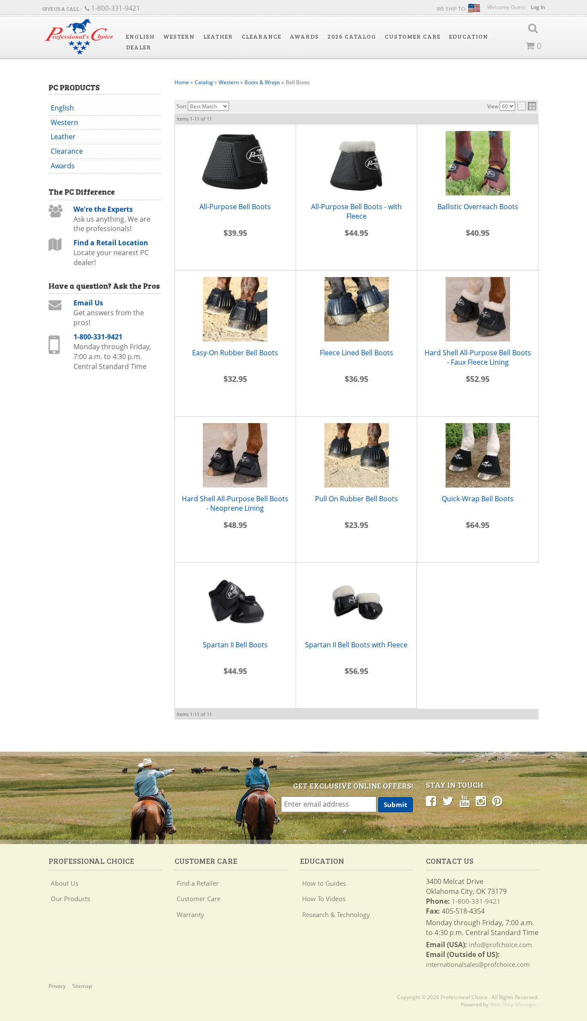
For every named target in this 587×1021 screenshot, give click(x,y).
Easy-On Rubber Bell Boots (235, 352)
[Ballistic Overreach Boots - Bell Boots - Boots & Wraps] (477, 163)
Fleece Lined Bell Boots (356, 352)
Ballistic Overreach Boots (477, 206)
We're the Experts (103, 209)
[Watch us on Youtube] (464, 800)
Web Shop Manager (513, 1004)
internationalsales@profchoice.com (478, 964)
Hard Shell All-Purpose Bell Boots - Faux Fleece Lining (478, 357)
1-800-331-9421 (97, 336)
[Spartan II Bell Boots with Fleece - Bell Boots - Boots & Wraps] (356, 601)
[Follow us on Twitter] (447, 800)
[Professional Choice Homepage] (78, 36)
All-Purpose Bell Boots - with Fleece (356, 211)
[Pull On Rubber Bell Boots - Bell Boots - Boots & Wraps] (356, 455)
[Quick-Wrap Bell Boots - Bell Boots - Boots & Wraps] (477, 455)
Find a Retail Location (110, 242)
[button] (140, 36)
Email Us (88, 303)
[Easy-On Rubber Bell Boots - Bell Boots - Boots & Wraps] (235, 309)
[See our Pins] (497, 800)
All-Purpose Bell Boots (235, 206)
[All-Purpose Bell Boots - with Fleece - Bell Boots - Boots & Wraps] (356, 163)
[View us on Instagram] (481, 800)
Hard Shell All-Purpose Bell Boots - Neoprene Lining (235, 503)
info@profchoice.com (500, 944)
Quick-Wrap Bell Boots (478, 498)
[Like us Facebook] (431, 800)
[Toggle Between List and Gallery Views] (526, 106)
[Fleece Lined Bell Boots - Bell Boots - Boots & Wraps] (356, 309)
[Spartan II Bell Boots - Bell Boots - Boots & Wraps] (235, 601)
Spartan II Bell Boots (235, 644)
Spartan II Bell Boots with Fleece (356, 644)
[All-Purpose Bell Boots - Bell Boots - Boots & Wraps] (235, 163)
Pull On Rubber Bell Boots (356, 498)
